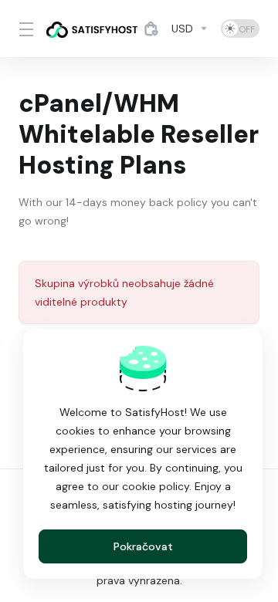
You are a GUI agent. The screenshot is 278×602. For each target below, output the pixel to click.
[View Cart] (151, 28)
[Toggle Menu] (23, 28)
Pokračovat (143, 546)
